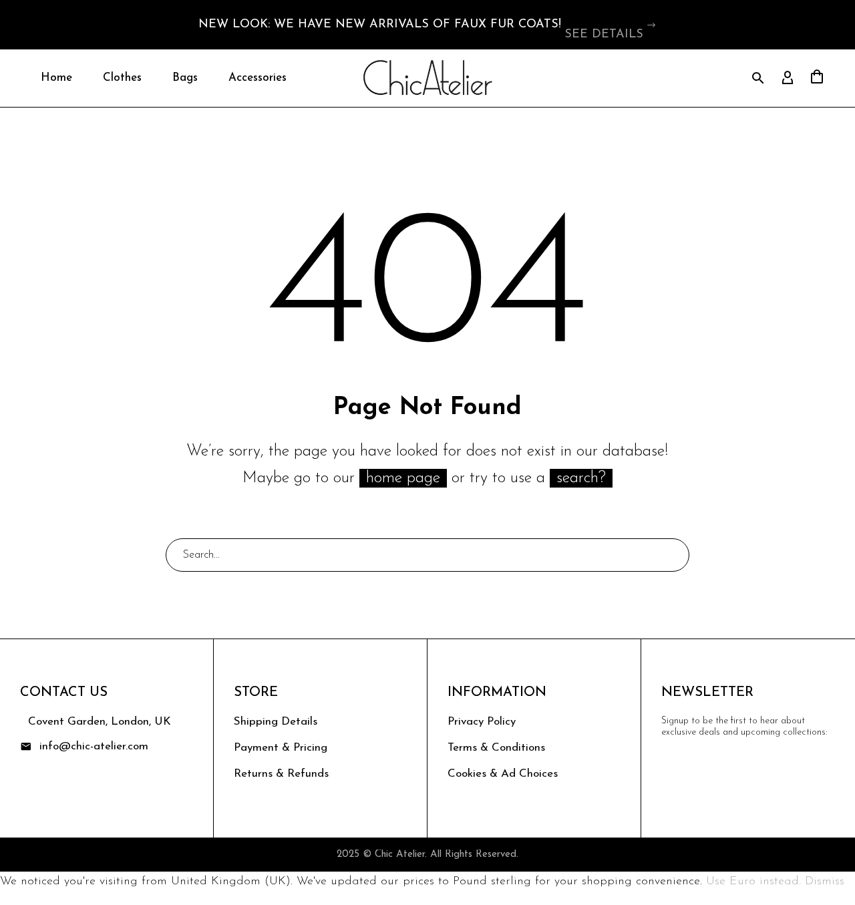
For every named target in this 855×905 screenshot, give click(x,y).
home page (403, 478)
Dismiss (824, 882)
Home (56, 77)
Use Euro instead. (753, 882)
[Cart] (817, 78)
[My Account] (788, 78)
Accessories (257, 77)
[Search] (673, 555)
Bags (185, 77)
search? (581, 478)
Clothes (122, 77)
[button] (652, 25)
